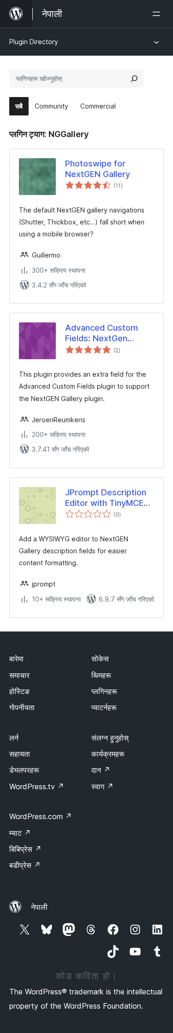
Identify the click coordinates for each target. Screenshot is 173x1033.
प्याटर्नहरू (104, 707)
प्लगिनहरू (104, 691)
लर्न (13, 737)
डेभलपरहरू (24, 770)
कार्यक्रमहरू (108, 753)
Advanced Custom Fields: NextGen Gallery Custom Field (105, 333)
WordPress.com (40, 816)
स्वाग (102, 786)
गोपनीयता (22, 707)
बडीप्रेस (25, 865)
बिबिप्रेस (25, 849)
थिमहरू (101, 675)
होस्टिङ (19, 691)
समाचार (19, 675)
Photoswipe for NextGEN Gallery (97, 169)
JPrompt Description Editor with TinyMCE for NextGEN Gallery (105, 498)
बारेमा (16, 658)
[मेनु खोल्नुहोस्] (158, 14)
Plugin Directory (33, 42)
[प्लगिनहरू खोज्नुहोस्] (134, 78)
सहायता (19, 753)
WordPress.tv (36, 786)
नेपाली (39, 907)
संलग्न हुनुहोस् (110, 737)
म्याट (20, 833)
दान (100, 770)
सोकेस (100, 658)
